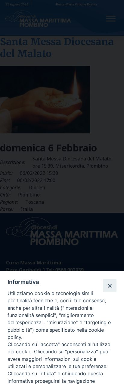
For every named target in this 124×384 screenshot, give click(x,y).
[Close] (109, 285)
